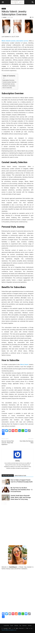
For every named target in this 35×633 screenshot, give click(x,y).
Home (3, 6)
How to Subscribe (7, 87)
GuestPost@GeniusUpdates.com (9, 630)
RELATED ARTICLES (8, 475)
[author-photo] (17, 458)
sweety (4, 17)
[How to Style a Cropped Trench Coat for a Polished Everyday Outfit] (6, 482)
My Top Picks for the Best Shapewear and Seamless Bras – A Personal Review (21, 489)
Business (25, 625)
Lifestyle (8, 6)
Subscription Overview (8, 80)
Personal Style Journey (9, 84)
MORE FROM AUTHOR (20, 475)
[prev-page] (3, 503)
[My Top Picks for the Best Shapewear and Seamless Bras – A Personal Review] (6, 489)
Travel (11, 625)
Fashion (29, 625)
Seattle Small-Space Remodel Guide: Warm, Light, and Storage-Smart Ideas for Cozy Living (21, 497)
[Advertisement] (17, 524)
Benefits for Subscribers (9, 85)
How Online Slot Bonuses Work (26, 441)
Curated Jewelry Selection (9, 82)
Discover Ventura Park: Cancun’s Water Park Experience (8, 442)
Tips (20, 625)
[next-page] (5, 503)
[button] (2, 2)
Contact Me (6, 625)
